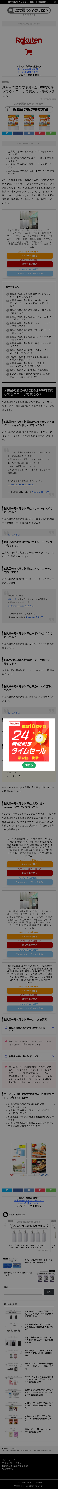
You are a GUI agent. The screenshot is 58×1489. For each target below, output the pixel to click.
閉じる (29, 765)
